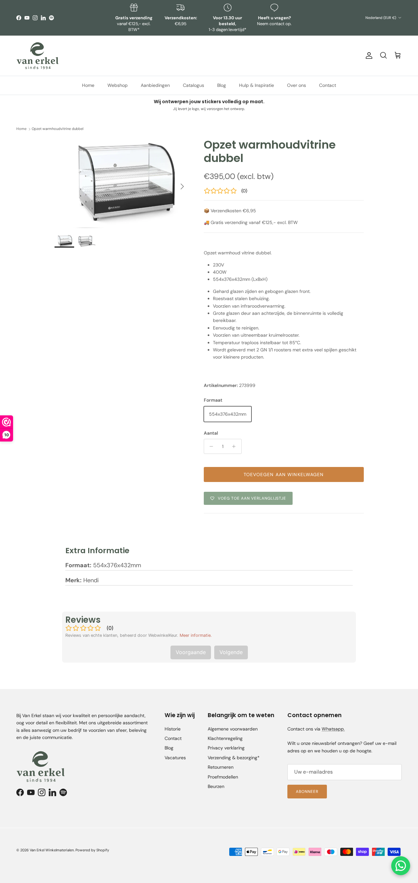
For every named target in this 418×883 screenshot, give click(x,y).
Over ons (296, 85)
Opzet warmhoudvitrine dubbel (57, 129)
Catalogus (193, 85)
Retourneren (220, 767)
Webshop (117, 85)
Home (88, 85)
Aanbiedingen (155, 85)
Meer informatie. (196, 635)
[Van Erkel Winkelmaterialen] (37, 55)
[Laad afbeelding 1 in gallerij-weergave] (122, 183)
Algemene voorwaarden (233, 729)
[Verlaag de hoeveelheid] (210, 446)
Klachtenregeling (225, 738)
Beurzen (216, 786)
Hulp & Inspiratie (256, 85)
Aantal (211, 433)
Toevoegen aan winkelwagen (284, 474)
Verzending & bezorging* (234, 758)
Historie (173, 729)
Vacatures (175, 758)
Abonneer (307, 791)
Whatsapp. (333, 729)
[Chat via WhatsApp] (400, 865)
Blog (221, 85)
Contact (327, 85)
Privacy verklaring (226, 748)
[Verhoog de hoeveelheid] (235, 446)
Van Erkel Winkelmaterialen (52, 850)
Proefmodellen (223, 777)
